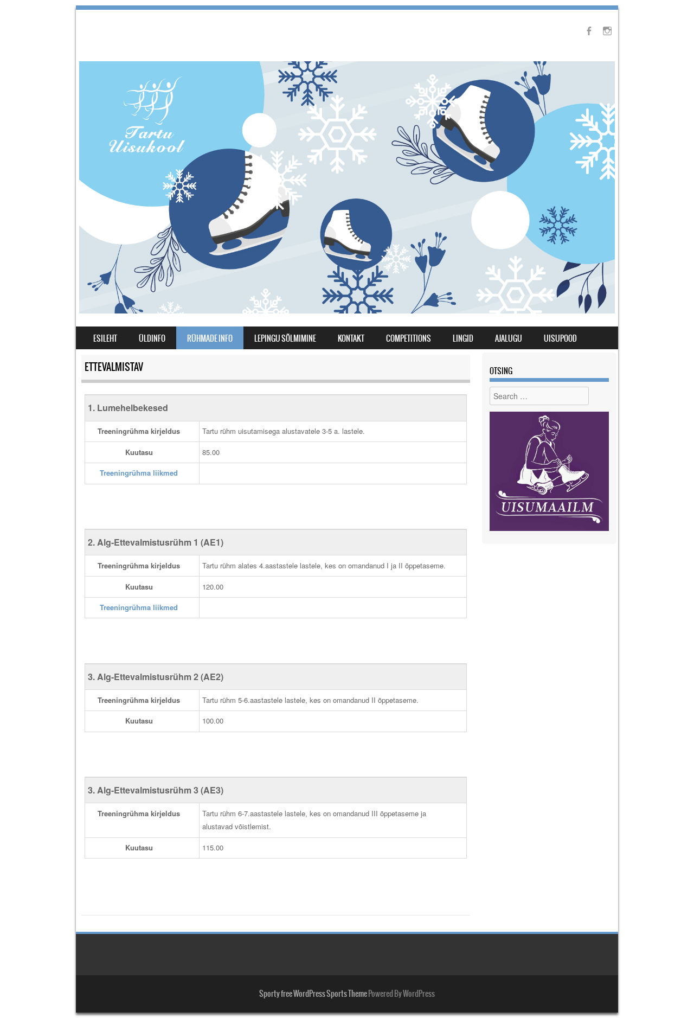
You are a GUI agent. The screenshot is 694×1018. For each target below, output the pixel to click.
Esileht (105, 338)
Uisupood (560, 338)
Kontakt (351, 338)
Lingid (463, 338)
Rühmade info (210, 338)
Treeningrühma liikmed (139, 473)
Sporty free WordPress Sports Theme (313, 994)
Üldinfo (152, 338)
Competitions (408, 338)
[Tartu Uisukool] (347, 310)
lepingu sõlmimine (285, 338)
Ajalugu (508, 338)
